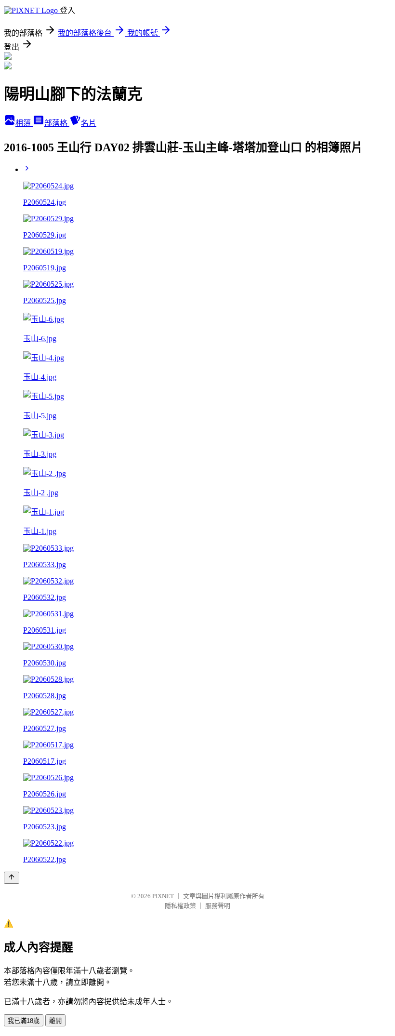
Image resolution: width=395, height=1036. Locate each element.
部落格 (56, 123)
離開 (55, 1020)
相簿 (24, 123)
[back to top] (11, 878)
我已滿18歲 (24, 1020)
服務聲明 (217, 905)
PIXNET (163, 896)
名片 (88, 123)
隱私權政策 (180, 905)
